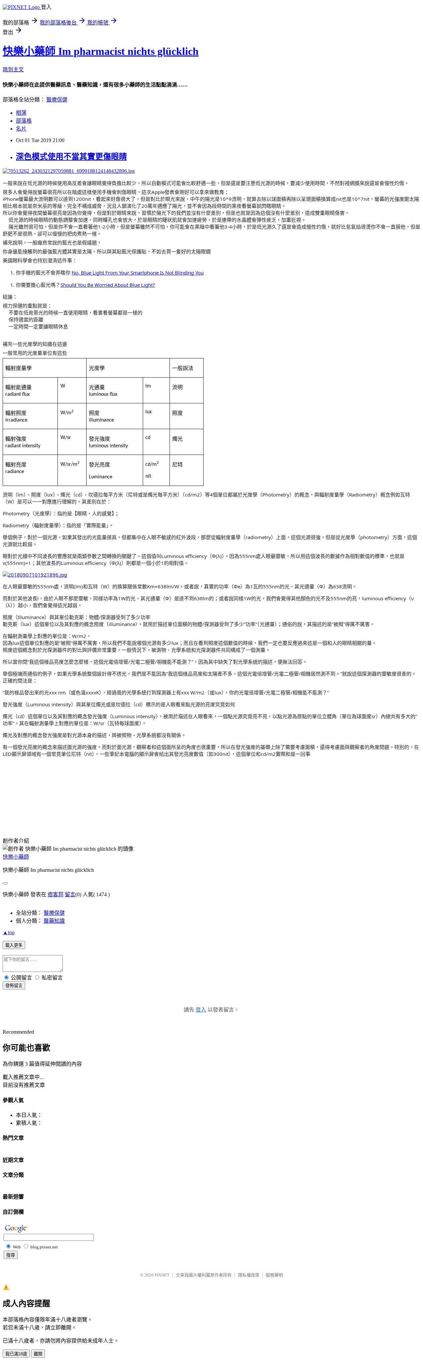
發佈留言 (13, 985)
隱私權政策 (248, 1275)
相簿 (21, 113)
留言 (70, 894)
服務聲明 (274, 1275)
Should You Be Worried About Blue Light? (107, 284)
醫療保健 (56, 99)
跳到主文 (13, 69)
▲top (9, 932)
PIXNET (162, 1275)
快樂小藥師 (16, 857)
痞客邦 (55, 894)
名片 (21, 128)
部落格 (24, 121)
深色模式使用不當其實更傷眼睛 (71, 156)
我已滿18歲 (16, 1353)
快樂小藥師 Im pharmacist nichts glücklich (101, 51)
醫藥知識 (54, 921)
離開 (38, 1353)
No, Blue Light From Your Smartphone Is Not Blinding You (138, 272)
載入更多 (13, 945)
